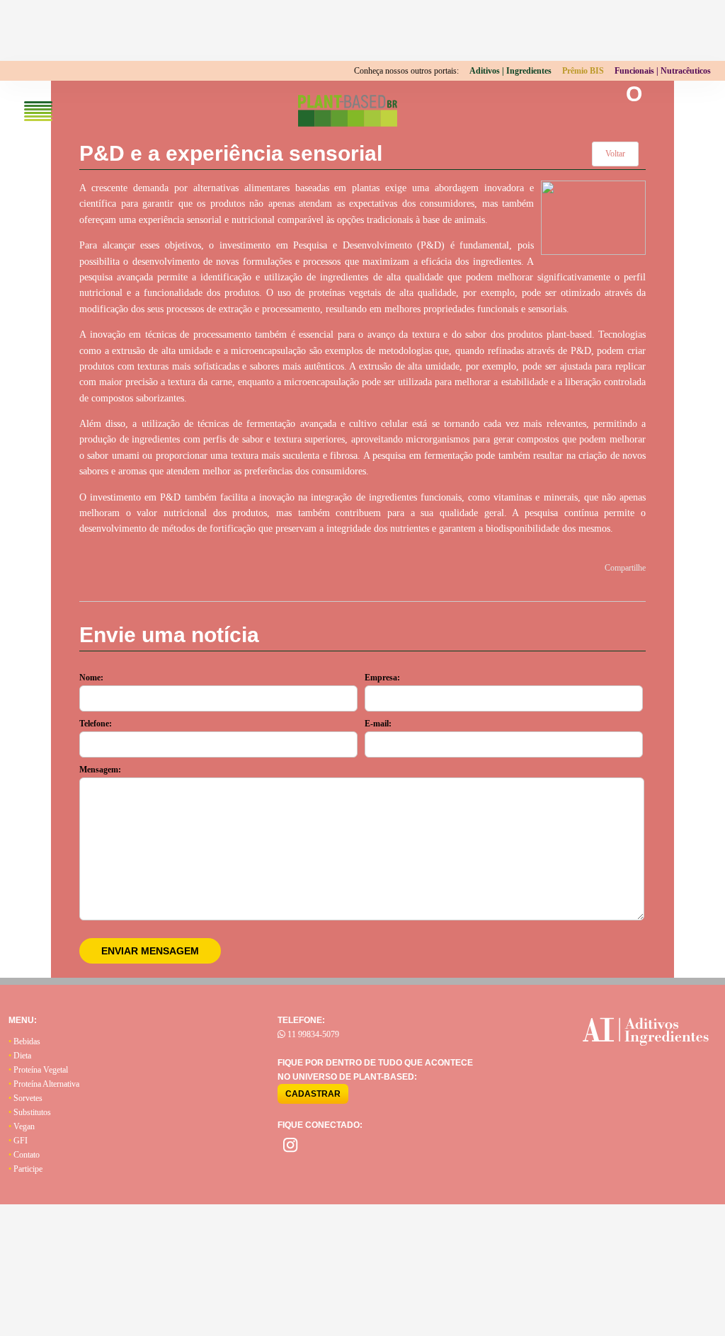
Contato (24, 1155)
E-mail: (378, 724)
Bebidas (24, 1041)
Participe (25, 1169)
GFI (18, 1141)
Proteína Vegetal (38, 1070)
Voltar (615, 154)
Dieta (19, 1056)
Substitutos (29, 1112)
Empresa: (382, 678)
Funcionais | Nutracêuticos (663, 71)
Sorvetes (25, 1098)
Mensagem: (100, 770)
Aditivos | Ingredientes (510, 71)
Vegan (21, 1126)
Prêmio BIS (583, 71)
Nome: (91, 678)
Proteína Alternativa (43, 1084)
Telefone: (95, 724)
